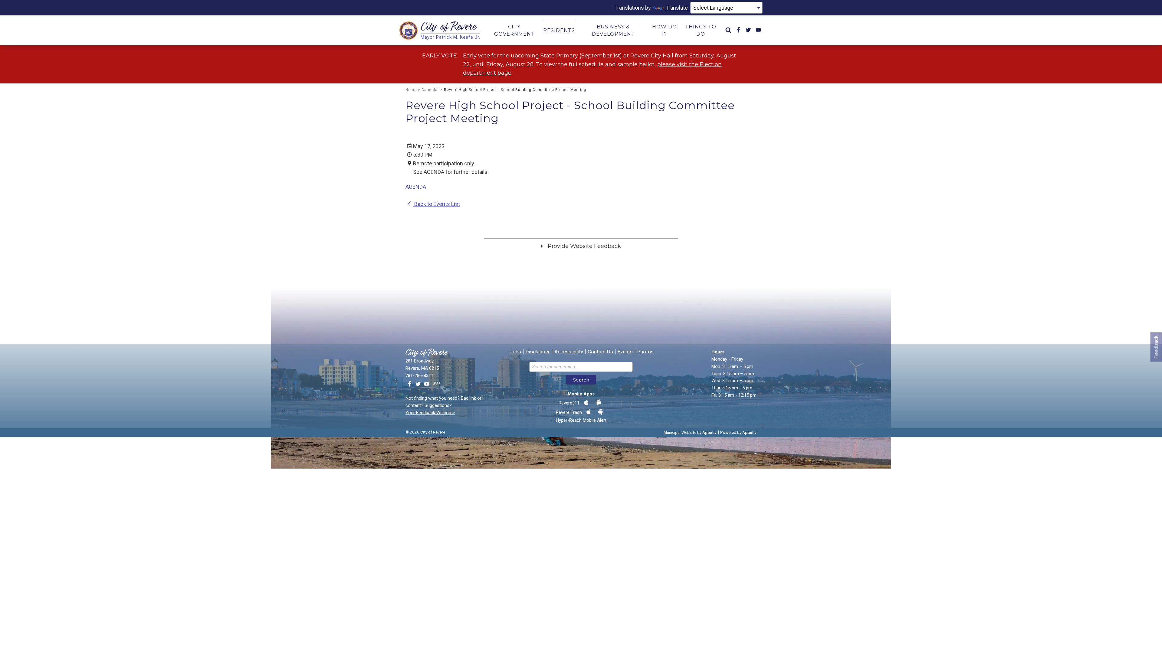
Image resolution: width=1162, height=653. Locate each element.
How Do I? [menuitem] (664, 30)
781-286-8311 (419, 375)
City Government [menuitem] (514, 30)
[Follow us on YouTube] (426, 384)
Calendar (430, 90)
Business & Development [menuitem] (613, 30)
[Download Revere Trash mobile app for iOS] (588, 412)
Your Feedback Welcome (430, 412)
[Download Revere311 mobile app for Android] (598, 403)
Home (411, 90)
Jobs (515, 351)
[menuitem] (728, 30)
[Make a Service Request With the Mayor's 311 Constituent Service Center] (436, 384)
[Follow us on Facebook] (409, 384)
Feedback (1156, 347)
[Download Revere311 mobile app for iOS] (586, 403)
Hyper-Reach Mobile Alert (581, 420)
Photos (645, 351)
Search (581, 380)
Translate (676, 8)
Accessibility (568, 351)
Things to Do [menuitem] (700, 30)
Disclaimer (538, 351)
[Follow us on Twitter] (418, 384)
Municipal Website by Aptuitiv (690, 432)
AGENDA (415, 187)
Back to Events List (436, 204)
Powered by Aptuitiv (738, 432)
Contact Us (600, 351)
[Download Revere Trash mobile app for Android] (600, 412)
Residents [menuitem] (559, 30)
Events (625, 351)
